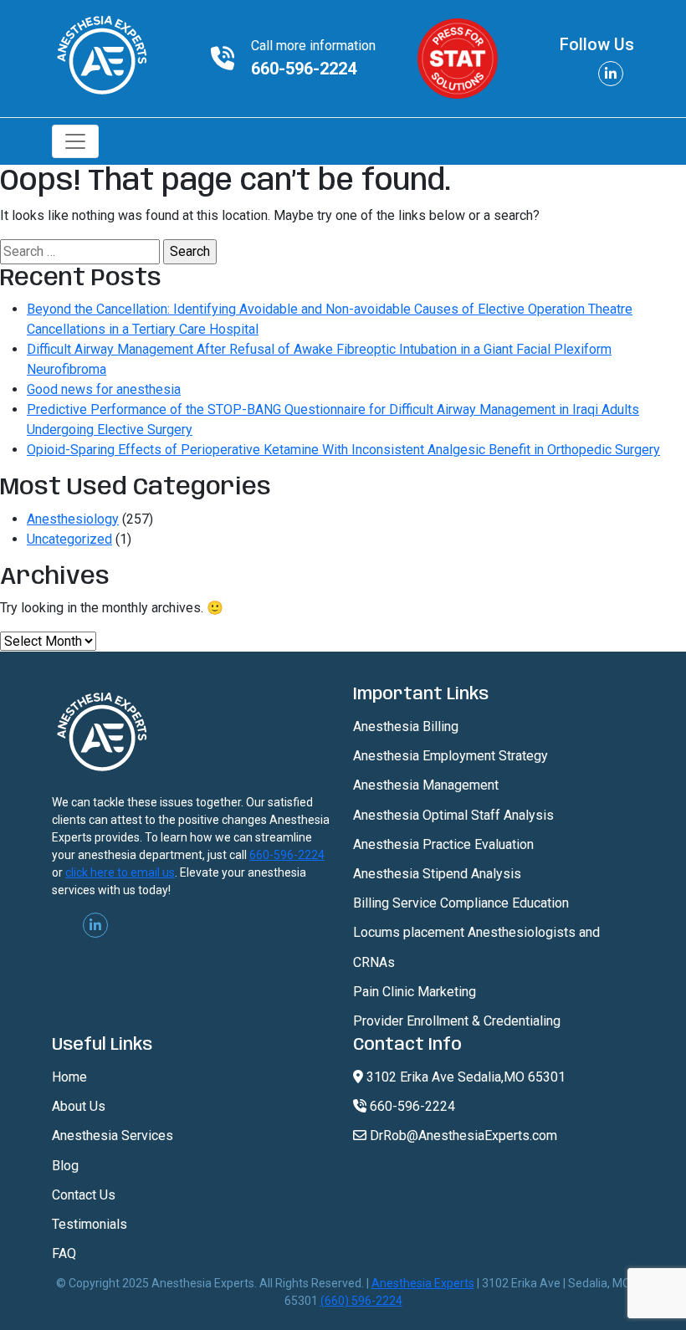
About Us (78, 1106)
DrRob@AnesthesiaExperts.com (461, 1135)
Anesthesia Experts (422, 1283)
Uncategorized (69, 539)
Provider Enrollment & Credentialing (457, 1021)
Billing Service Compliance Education (461, 903)
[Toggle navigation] (75, 141)
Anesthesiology (73, 519)
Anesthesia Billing (405, 726)
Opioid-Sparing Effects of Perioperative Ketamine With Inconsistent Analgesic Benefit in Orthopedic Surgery (343, 450)
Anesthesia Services (112, 1135)
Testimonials (89, 1224)
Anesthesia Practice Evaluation (443, 844)
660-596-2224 (303, 69)
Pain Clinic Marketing (414, 992)
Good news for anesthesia (104, 389)
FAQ (64, 1253)
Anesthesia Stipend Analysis (437, 874)
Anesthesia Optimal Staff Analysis (453, 815)
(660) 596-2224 (361, 1300)
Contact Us (83, 1195)
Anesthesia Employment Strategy (450, 756)
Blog (65, 1166)
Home (69, 1077)
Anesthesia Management (426, 785)
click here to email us (120, 872)
